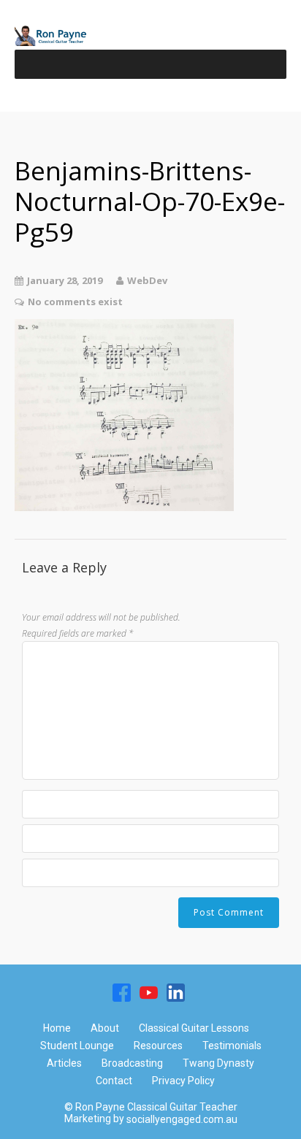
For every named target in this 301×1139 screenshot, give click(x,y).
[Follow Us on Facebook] (122, 992)
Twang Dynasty (218, 1063)
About (105, 1028)
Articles (64, 1063)
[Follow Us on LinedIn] (176, 992)
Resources (158, 1045)
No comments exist (75, 301)
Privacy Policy (183, 1080)
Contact (114, 1080)
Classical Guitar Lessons (194, 1028)
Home (57, 1028)
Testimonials (232, 1045)
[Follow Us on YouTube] (149, 992)
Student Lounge (77, 1045)
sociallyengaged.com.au (181, 1120)
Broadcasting (132, 1063)
